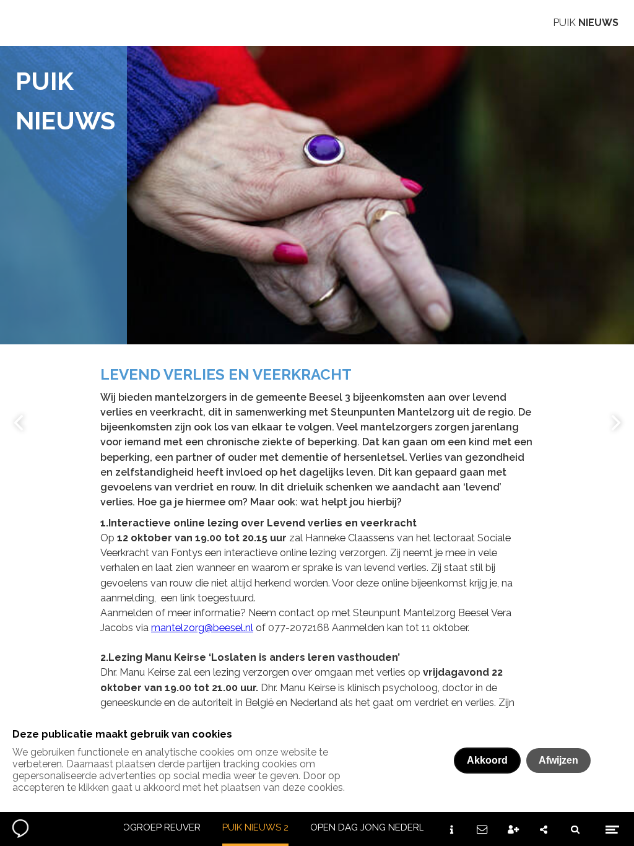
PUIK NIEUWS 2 (255, 827)
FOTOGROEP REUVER (153, 827)
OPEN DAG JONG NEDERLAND (377, 827)
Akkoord (487, 760)
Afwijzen (558, 760)
